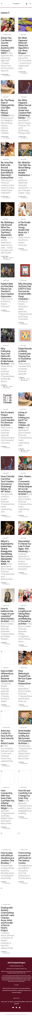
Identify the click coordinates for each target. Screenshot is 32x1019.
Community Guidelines (19, 1001)
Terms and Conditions (24, 988)
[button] (26, 4)
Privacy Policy (14, 988)
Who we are (4, 1001)
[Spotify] (16, 1007)
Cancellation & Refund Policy (9, 990)
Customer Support (16, 992)
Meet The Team (6, 988)
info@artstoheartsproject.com (16, 965)
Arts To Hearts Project (16, 962)
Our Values (10, 1001)
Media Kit (16, 1003)
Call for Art (29, 1001)
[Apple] (19, 1007)
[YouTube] (13, 1007)
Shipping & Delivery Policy (24, 990)
